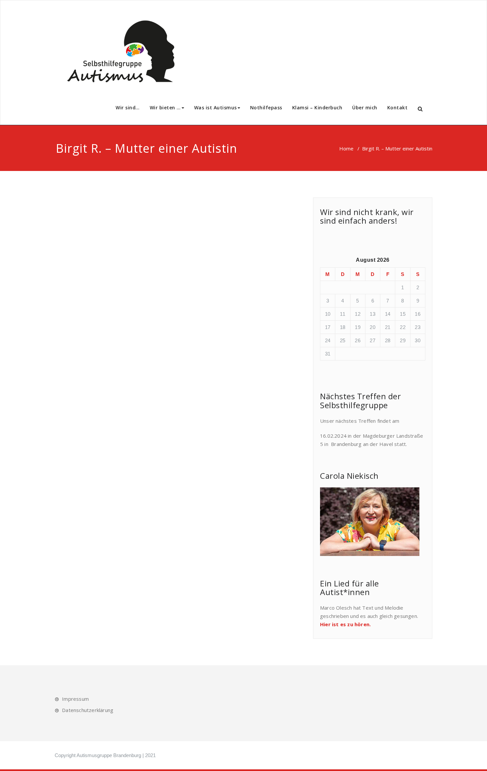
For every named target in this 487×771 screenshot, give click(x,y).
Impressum (75, 698)
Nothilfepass (266, 107)
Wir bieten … (165, 107)
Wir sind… (128, 107)
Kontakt (397, 107)
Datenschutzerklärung (87, 710)
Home (346, 148)
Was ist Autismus (215, 107)
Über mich (364, 107)
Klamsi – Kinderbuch (317, 107)
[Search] (421, 109)
